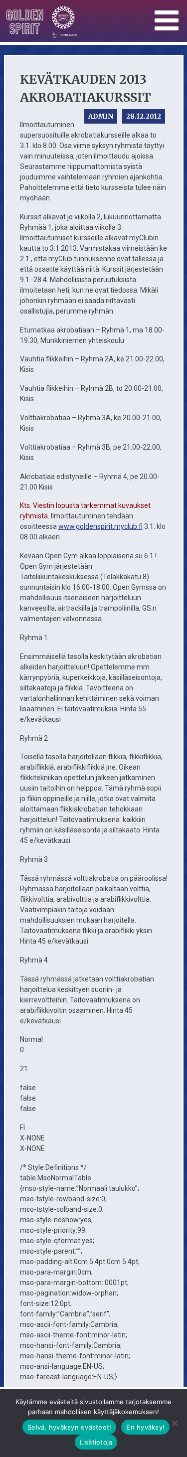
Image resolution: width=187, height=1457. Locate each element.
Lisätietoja (96, 1442)
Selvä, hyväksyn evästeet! (69, 1427)
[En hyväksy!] (175, 1423)
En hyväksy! (145, 1427)
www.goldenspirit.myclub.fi (100, 526)
